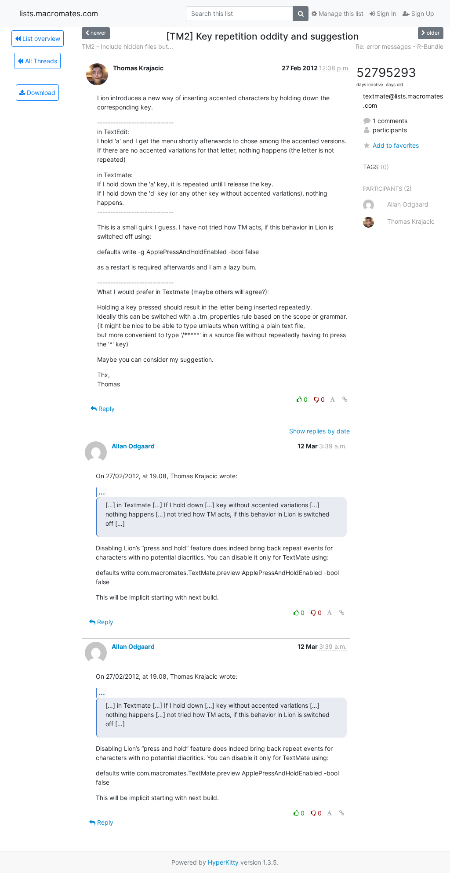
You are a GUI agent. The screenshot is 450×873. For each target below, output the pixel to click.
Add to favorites (396, 145)
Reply (106, 408)
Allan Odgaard (133, 446)
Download (40, 92)
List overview (40, 38)
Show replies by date (319, 431)
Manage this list (340, 13)
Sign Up (422, 13)
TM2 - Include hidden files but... (127, 46)
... (101, 491)
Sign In (385, 13)
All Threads (40, 61)
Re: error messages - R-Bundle (399, 46)
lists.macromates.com (58, 13)
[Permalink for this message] (345, 399)
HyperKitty (223, 862)
